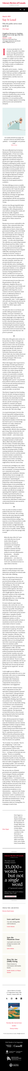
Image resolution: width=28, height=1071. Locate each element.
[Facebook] (16, 998)
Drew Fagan (5, 29)
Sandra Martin (11, 970)
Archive (14, 1025)
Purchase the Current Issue (14, 1023)
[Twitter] (7, 998)
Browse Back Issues (8, 911)
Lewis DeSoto (10, 948)
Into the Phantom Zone (13, 939)
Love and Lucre (13, 919)
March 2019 (6, 16)
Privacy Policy (14, 1028)
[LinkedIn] (21, 998)
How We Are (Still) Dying (12, 961)
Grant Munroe (11, 926)
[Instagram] (11, 998)
